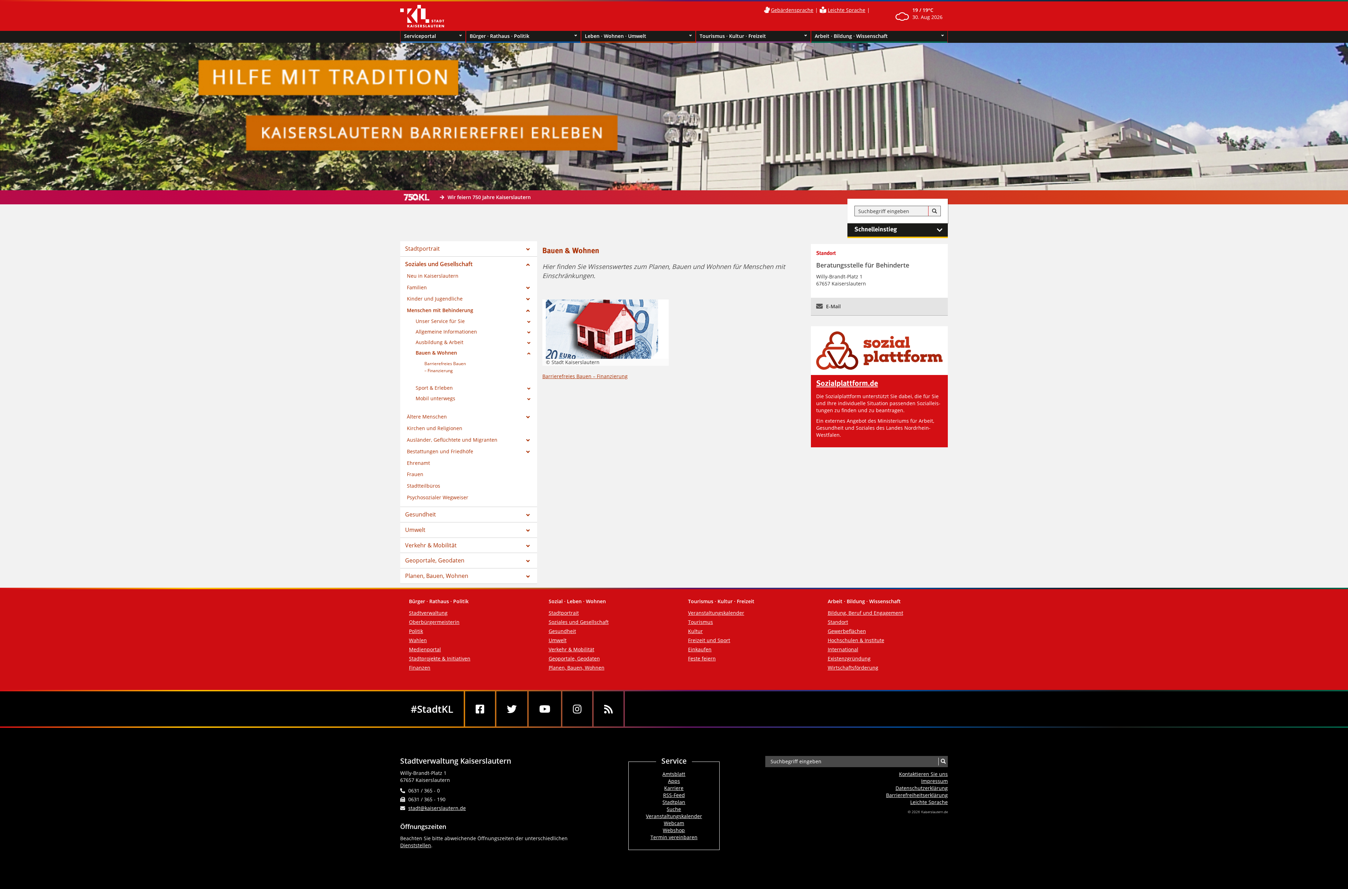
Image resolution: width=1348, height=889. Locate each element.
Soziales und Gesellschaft (439, 264)
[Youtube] (545, 708)
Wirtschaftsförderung (853, 667)
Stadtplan (673, 802)
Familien (417, 287)
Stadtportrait (422, 248)
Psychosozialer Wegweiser (437, 497)
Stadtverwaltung (428, 613)
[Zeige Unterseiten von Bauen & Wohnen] (529, 353)
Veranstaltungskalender (716, 613)
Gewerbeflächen (847, 631)
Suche (674, 809)
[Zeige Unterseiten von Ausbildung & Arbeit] (529, 343)
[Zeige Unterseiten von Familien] (527, 287)
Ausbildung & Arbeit (439, 342)
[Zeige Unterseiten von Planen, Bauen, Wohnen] (527, 576)
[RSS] (608, 708)
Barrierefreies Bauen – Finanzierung (585, 376)
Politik (416, 631)
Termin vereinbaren (674, 837)
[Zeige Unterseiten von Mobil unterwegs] (529, 399)
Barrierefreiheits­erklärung (917, 795)
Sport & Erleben (434, 387)
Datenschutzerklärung (922, 788)
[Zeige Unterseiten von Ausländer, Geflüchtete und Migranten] (527, 440)
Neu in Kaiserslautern (432, 275)
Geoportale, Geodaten (434, 560)
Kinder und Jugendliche (435, 298)
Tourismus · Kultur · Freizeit (733, 36)
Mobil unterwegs (435, 398)
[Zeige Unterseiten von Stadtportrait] (527, 249)
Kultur (695, 631)
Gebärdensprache (792, 10)
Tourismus (700, 622)
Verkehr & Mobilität (431, 545)
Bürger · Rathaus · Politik (499, 36)
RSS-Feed (674, 795)
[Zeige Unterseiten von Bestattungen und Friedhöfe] (527, 451)
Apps (674, 781)
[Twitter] (511, 708)
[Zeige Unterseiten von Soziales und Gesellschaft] (527, 264)
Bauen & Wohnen (436, 352)
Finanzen (419, 667)
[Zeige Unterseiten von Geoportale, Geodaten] (527, 561)
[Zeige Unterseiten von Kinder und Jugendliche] (527, 299)
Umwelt (415, 530)
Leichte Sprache (846, 10)
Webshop (674, 830)
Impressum (934, 781)
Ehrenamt (418, 463)
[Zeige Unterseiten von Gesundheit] (527, 515)
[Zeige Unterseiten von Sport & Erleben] (529, 388)
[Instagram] (577, 708)
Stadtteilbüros (423, 485)
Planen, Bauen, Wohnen (436, 576)
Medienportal (425, 649)
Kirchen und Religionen (434, 428)
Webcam (674, 823)
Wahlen (418, 640)
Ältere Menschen (427, 416)
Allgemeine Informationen (446, 331)
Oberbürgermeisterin (434, 622)
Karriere (673, 788)
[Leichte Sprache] (823, 10)
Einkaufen (700, 649)
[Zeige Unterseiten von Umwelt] (527, 530)
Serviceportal (420, 36)
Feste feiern (702, 658)
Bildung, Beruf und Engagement (865, 613)
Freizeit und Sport (709, 640)
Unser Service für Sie (440, 321)
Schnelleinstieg (875, 229)
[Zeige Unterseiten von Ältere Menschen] (527, 417)
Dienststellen (415, 845)
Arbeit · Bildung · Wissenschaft (851, 36)
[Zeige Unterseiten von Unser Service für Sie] (529, 322)
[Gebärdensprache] (766, 10)
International (843, 649)
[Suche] (934, 211)
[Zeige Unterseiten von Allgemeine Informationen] (529, 332)
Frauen (415, 474)
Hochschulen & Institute (856, 640)
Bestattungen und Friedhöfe (440, 451)
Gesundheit (420, 514)
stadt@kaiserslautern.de (437, 808)
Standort (838, 622)
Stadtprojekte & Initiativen (439, 658)
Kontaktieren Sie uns (923, 774)
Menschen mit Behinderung (440, 310)
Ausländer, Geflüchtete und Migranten (452, 439)
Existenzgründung (849, 658)
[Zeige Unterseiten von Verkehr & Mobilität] (527, 546)
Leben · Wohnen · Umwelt (615, 36)
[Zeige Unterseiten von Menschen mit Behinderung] (527, 310)
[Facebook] (480, 708)
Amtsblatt (673, 774)
